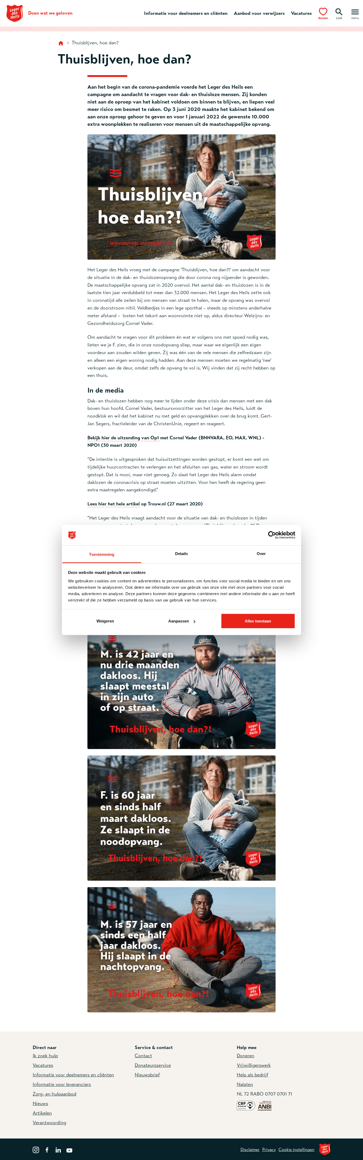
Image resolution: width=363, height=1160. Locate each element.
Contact (143, 1056)
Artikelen (42, 1113)
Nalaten (245, 1084)
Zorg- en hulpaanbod (54, 1094)
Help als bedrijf (252, 1075)
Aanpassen (178, 621)
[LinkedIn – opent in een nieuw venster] (58, 1149)
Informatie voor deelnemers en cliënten (185, 13)
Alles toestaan (258, 621)
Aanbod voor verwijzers (259, 13)
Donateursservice (153, 1065)
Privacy (269, 1149)
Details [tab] (181, 553)
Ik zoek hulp (45, 1056)
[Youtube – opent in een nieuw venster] (69, 1149)
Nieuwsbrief (147, 1075)
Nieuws (40, 1103)
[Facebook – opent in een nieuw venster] (47, 1149)
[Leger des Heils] (324, 1149)
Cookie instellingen (296, 1149)
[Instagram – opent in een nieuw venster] (36, 1149)
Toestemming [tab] (101, 554)
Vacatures (301, 13)
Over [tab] (261, 553)
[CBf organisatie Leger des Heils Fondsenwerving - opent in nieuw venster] (246, 1105)
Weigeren (105, 621)
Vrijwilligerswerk (254, 1065)
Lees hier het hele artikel (113, 504)
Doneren (245, 1056)
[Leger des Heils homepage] (61, 43)
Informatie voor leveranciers (62, 1084)
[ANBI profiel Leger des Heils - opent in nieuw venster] (265, 1105)
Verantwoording (49, 1122)
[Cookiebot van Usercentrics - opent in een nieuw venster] (272, 535)
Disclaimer (250, 1149)
